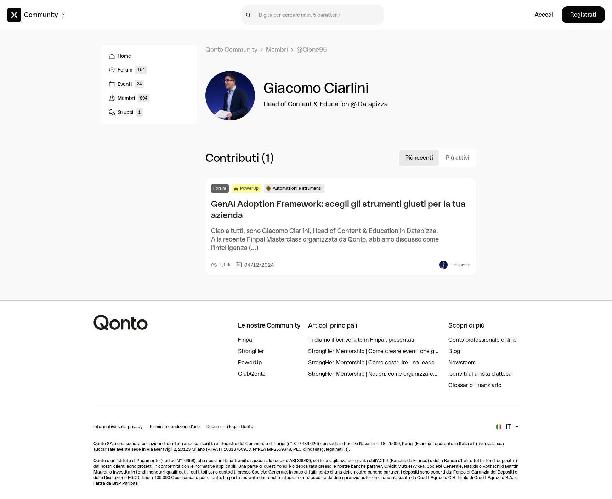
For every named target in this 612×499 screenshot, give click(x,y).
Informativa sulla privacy (118, 426)
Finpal (246, 339)
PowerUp (250, 362)
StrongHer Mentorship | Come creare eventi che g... (373, 351)
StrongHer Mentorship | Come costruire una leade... (373, 362)
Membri (277, 49)
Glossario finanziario (475, 385)
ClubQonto (252, 373)
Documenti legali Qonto (229, 426)
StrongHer (251, 351)
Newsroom (462, 362)
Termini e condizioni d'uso (174, 426)
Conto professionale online (482, 339)
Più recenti (419, 157)
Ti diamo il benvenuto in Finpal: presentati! (362, 339)
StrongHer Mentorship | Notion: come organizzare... (372, 373)
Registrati (583, 14)
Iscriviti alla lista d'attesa (480, 373)
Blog (454, 351)
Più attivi (457, 157)
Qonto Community (231, 49)
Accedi (544, 14)
